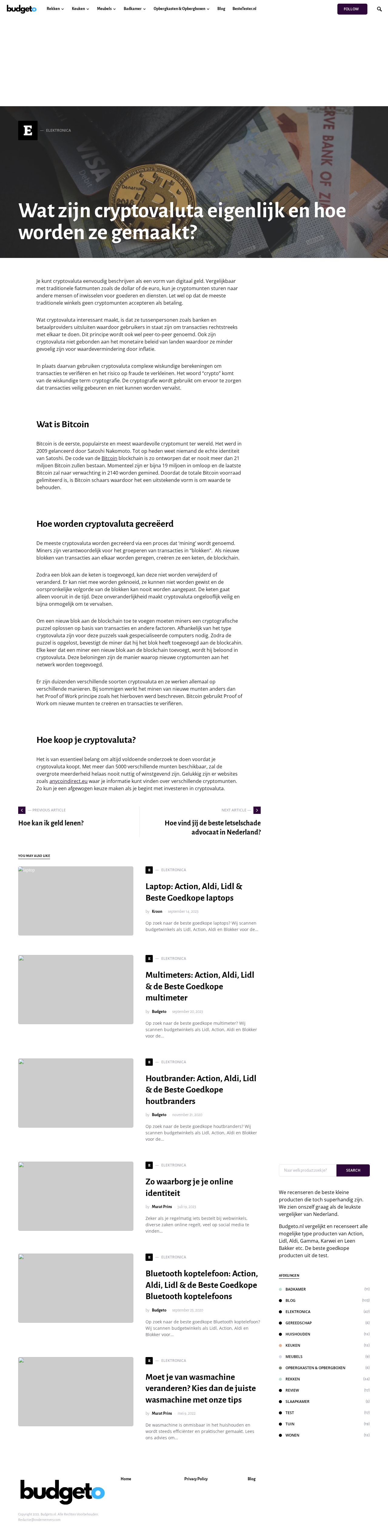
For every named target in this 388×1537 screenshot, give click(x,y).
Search (353, 1170)
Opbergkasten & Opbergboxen (315, 1367)
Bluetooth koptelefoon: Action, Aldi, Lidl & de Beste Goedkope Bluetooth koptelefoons (202, 1285)
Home (126, 1479)
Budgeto (159, 1012)
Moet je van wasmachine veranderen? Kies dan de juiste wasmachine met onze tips (201, 1388)
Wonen (292, 1435)
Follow (351, 9)
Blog (291, 1300)
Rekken (293, 1379)
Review (292, 1390)
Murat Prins (162, 1207)
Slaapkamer (297, 1401)
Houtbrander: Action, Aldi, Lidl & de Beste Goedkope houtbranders (201, 1090)
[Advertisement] (194, 63)
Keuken (293, 1345)
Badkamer (296, 1289)
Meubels (294, 1356)
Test (290, 1412)
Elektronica (298, 1311)
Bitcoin (109, 458)
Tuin (290, 1424)
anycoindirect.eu (68, 781)
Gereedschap (299, 1322)
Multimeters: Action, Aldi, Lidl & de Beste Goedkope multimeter (200, 986)
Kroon (157, 911)
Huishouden (298, 1334)
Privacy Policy (196, 1479)
